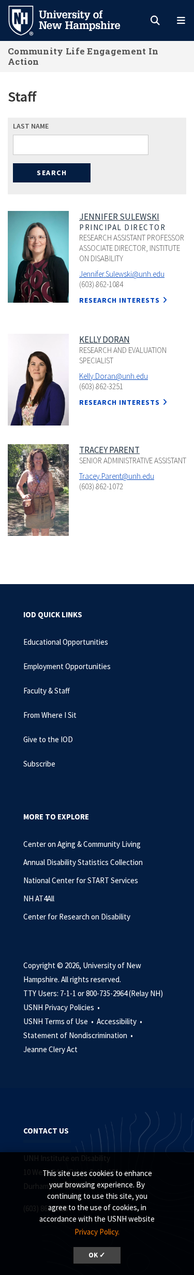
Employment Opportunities (67, 666)
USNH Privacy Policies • (62, 1007)
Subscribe (39, 764)
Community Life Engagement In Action (83, 56)
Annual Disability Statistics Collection (83, 862)
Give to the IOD (48, 739)
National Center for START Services (80, 880)
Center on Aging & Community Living (82, 844)
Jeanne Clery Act (50, 1049)
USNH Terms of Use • (59, 1021)
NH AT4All (38, 898)
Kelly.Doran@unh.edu (113, 376)
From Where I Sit (50, 715)
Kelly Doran (104, 339)
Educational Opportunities (65, 642)
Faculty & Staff (46, 691)
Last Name (31, 126)
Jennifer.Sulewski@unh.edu (122, 274)
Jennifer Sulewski (119, 216)
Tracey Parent (109, 450)
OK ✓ (97, 1255)
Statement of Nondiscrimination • (79, 1035)
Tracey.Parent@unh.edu (116, 476)
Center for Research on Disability (76, 917)
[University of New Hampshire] (72, 20)
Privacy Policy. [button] (97, 1232)
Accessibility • (120, 1021)
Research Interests (119, 300)
